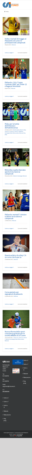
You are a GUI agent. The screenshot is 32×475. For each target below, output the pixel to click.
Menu (7, 11)
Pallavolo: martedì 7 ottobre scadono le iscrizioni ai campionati (15, 216)
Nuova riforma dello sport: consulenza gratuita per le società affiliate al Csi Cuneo (15, 333)
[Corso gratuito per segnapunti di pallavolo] (16, 281)
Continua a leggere (9, 52)
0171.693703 (6, 376)
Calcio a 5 (12, 131)
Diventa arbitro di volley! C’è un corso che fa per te (15, 256)
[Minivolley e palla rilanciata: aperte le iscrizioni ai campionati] (16, 157)
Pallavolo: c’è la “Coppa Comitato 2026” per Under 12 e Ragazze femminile (16, 84)
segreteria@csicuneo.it (9, 386)
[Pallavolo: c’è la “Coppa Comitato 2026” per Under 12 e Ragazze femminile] (16, 69)
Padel (11, 133)
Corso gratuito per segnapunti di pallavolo (14, 293)
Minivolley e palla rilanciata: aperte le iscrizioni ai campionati (15, 172)
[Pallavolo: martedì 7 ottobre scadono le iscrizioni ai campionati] (16, 200)
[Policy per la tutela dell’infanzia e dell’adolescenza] (16, 111)
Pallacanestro (16, 133)
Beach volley (23, 130)
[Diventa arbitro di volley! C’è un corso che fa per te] (16, 243)
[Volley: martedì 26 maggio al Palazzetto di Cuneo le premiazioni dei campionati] (16, 26)
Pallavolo (14, 44)
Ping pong (5, 419)
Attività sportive (16, 130)
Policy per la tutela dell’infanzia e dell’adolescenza (12, 126)
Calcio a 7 (17, 131)
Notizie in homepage (17, 176)
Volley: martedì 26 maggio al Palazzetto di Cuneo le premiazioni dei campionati (15, 41)
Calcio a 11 (7, 131)
